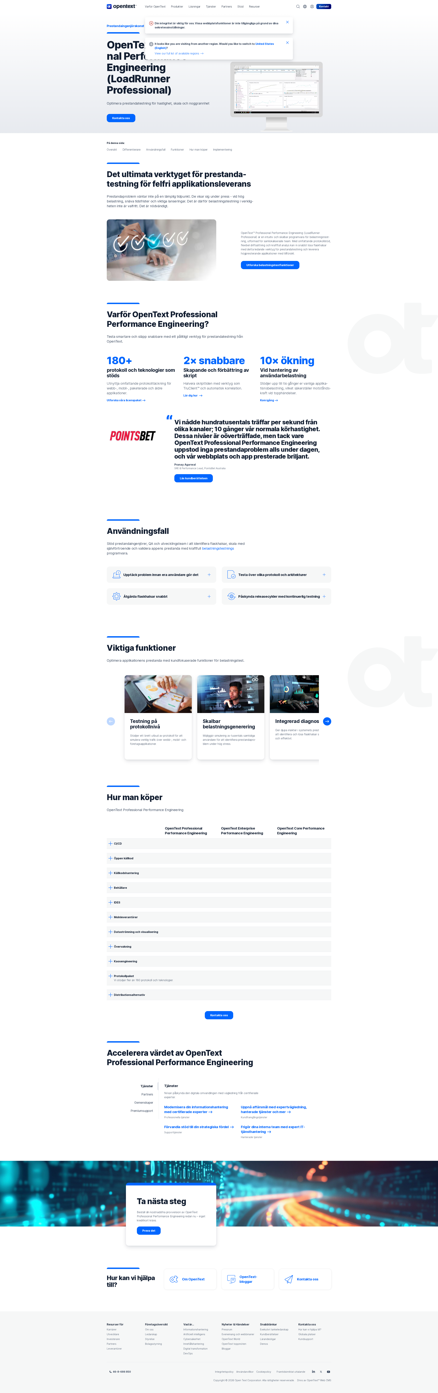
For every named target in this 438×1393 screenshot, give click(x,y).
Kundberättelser (269, 1334)
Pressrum (227, 1329)
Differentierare (132, 149)
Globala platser (307, 1334)
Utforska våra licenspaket (124, 400)
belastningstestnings (218, 548)
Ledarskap (151, 1334)
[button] (155, 6)
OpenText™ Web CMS (319, 1380)
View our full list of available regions (177, 53)
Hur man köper (198, 149)
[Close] (287, 22)
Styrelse (149, 1339)
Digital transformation (195, 1348)
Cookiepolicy (263, 1371)
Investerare (113, 1339)
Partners (111, 1343)
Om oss (149, 1329)
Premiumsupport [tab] (142, 1111)
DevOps (188, 1353)
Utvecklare (113, 1334)
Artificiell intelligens (194, 1334)
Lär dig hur (190, 395)
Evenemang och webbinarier (238, 1334)
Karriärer (112, 1329)
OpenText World (231, 1339)
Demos (264, 1343)
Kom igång (267, 400)
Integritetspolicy (224, 1371)
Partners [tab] (147, 1094)
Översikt (112, 149)
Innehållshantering (193, 1343)
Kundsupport (305, 1339)
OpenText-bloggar (248, 1279)
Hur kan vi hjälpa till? (309, 1329)
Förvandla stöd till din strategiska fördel (196, 1127)
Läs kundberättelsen (194, 478)
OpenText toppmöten (234, 1343)
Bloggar (226, 1348)
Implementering (222, 149)
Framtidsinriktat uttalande (291, 1371)
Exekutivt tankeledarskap (274, 1329)
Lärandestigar (268, 1339)
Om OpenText (193, 1279)
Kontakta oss (121, 118)
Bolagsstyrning (153, 1343)
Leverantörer (114, 1348)
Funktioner (177, 149)
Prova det (148, 1230)
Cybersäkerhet (191, 1339)
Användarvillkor (245, 1371)
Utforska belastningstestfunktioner (270, 265)
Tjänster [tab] (146, 1086)
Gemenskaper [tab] (143, 1102)
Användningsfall (155, 149)
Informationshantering (195, 1329)
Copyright (219, 1380)
